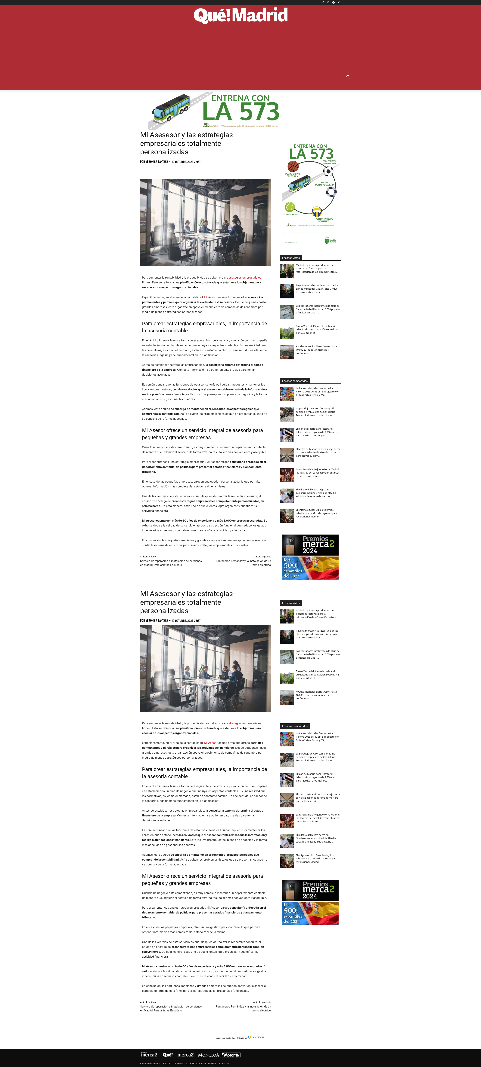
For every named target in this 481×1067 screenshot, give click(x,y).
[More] (205, 170)
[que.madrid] (240, 16)
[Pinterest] (161, 170)
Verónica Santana (157, 161)
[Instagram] (328, 3)
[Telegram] (333, 3)
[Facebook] (323, 3)
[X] (339, 3)
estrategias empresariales (244, 277)
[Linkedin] (187, 170)
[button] (347, 76)
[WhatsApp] (170, 170)
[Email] (196, 170)
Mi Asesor (211, 297)
